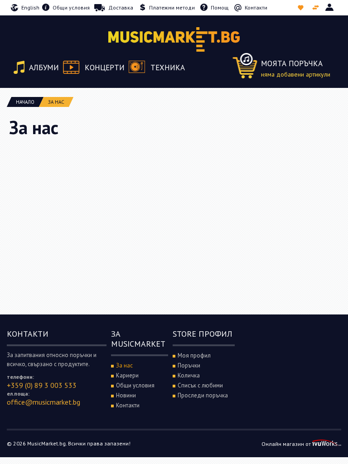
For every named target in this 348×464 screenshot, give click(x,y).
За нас (124, 365)
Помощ (220, 7)
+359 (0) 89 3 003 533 (42, 385)
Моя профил (194, 355)
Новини (126, 395)
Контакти (256, 7)
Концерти (105, 67)
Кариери (127, 375)
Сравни (316, 7)
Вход (330, 7)
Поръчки (189, 365)
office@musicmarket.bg (43, 401)
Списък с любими (301, 7)
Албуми (44, 67)
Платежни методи (172, 7)
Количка (189, 375)
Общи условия (71, 7)
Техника (167, 67)
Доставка (120, 7)
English (30, 7)
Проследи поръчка (203, 395)
